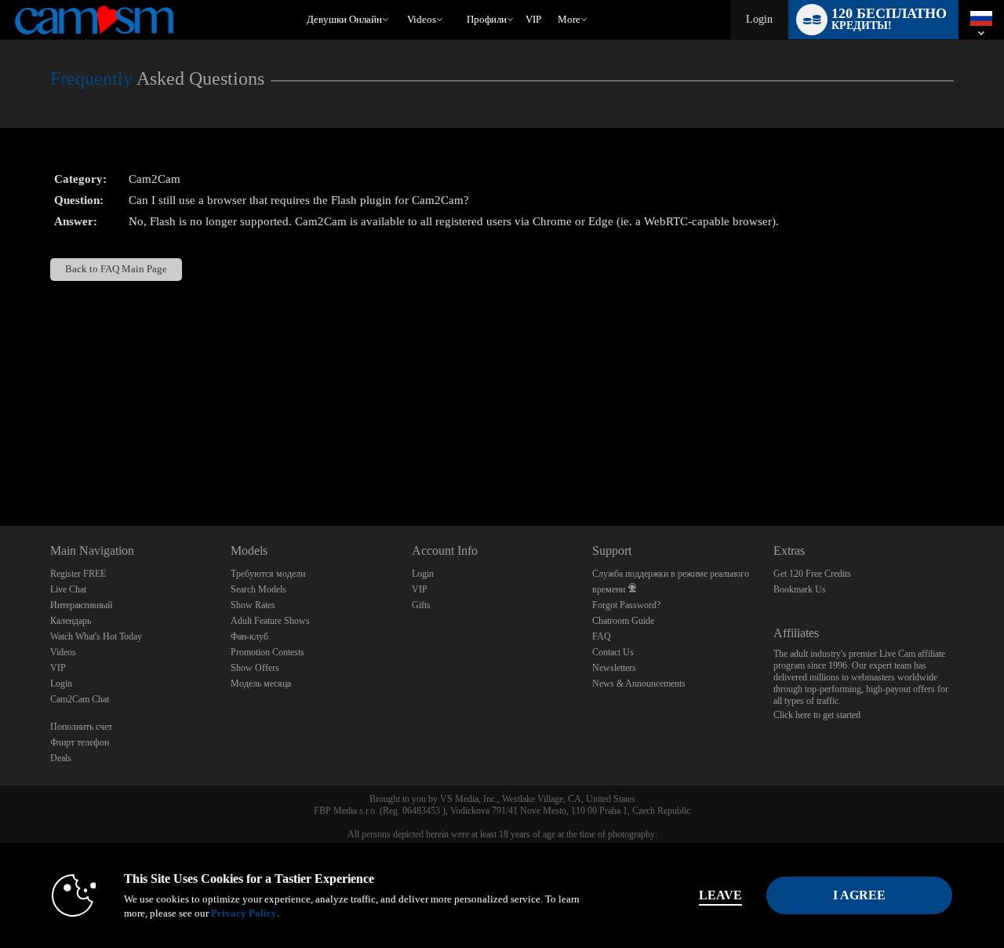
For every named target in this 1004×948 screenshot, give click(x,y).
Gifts (421, 605)
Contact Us (613, 652)
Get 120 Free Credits (812, 573)
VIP (533, 19)
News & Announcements (639, 683)
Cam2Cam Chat (79, 699)
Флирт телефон (79, 742)
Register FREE (78, 573)
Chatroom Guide (623, 620)
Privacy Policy (244, 913)
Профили (487, 19)
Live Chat (68, 589)
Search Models (258, 589)
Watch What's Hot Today (96, 636)
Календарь (70, 620)
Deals (60, 758)
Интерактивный (81, 605)
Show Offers (255, 667)
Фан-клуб (249, 636)
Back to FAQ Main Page (116, 269)
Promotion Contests (267, 652)
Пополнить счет (81, 726)
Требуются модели (268, 573)
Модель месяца (261, 683)
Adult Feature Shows (270, 620)
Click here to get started (816, 714)
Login (759, 19)
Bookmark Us (799, 589)
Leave (720, 895)
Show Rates (253, 605)
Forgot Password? (626, 605)
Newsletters (614, 667)
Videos (421, 19)
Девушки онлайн (344, 19)
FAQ (601, 636)
